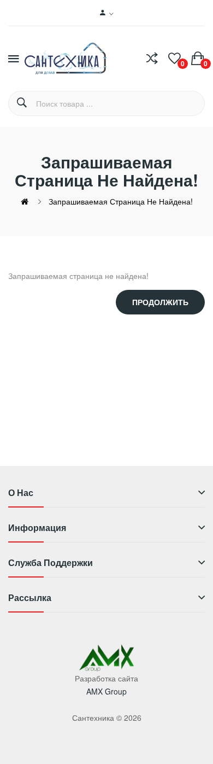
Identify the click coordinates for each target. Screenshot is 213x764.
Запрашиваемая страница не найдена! (121, 201)
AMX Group (106, 691)
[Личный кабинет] (107, 13)
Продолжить (160, 301)
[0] (174, 58)
